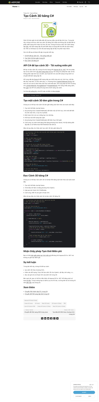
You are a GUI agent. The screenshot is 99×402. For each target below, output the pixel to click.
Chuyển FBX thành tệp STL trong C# (36, 291)
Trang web (57, 2)
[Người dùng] (85, 2)
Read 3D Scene (45, 303)
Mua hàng (45, 2)
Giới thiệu (65, 2)
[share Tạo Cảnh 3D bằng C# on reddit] (48, 318)
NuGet (58, 91)
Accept (84, 392)
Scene (36, 79)
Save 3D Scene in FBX (29, 306)
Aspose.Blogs (33, 13)
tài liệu (29, 280)
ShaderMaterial (52, 85)
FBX (27, 46)
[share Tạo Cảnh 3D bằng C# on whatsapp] (54, 318)
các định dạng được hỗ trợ (44, 71)
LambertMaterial (31, 85)
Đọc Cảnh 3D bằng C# (32, 60)
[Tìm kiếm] (89, 2)
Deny (89, 396)
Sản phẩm (37, 2)
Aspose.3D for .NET (60, 69)
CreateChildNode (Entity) (64, 81)
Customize (79, 396)
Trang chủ (26, 13)
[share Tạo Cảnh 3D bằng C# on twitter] (42, 318)
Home (14, 6)
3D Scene (37, 303)
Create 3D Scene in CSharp (44, 306)
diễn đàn (29, 282)
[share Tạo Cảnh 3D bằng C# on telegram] (57, 318)
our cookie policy (87, 389)
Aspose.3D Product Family (30, 300)
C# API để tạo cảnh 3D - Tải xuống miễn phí (38, 55)
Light (27, 87)
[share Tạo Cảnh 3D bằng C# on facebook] (51, 318)
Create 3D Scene (28, 303)
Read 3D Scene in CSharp (59, 306)
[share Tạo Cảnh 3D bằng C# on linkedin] (45, 318)
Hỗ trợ (51, 2)
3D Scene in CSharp (56, 303)
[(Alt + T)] (19, 6)
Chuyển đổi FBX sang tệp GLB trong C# (37, 294)
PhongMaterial (41, 85)
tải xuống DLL (33, 91)
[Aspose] (14, 2)
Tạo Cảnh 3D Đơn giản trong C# (35, 58)
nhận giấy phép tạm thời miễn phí (40, 255)
